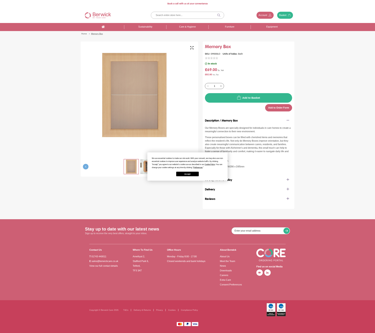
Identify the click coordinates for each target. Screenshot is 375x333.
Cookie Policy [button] (210, 164)
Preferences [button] (198, 167)
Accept (187, 174)
